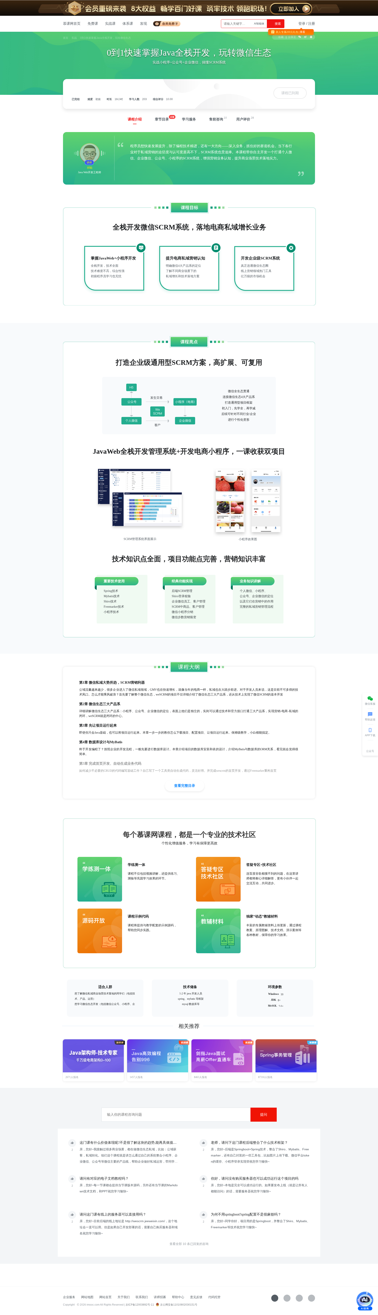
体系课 (127, 23)
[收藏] (274, 1298)
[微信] (287, 1298)
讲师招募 (160, 1297)
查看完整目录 (184, 785)
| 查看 (301, 32)
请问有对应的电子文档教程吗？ (104, 1178)
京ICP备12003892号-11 (140, 1304)
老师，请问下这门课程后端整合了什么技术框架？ (249, 1142)
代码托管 (214, 1297)
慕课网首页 (71, 23)
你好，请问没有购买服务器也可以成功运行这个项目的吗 (254, 1178)
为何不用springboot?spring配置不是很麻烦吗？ (246, 1214)
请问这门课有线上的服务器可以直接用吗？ (113, 1214)
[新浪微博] (299, 1298)
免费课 (93, 23)
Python (260, 23)
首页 (65, 37)
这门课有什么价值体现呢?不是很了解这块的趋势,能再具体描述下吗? (132, 1142)
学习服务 (189, 119)
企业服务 (69, 1297)
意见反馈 (196, 1297)
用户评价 (243, 119)
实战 (74, 37)
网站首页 (105, 1297)
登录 (301, 23)
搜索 (277, 23)
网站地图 (87, 1297)
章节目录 (162, 119)
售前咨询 (216, 119)
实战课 (110, 23)
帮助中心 (178, 1297)
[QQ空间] (311, 1298)
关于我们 (123, 1297)
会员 (168, 23)
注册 (311, 23)
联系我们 (142, 1297)
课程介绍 (135, 119)
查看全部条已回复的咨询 (189, 1244)
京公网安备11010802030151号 (178, 1304)
